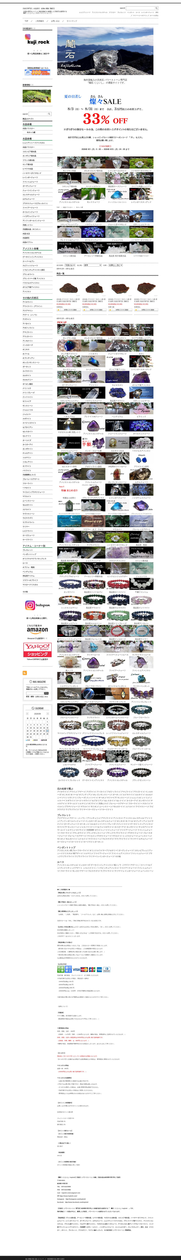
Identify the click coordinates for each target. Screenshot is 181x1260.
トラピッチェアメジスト (108, 868)
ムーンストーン (105, 806)
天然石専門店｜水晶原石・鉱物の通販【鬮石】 (39, 8)
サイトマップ (72, 21)
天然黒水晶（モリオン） (32, 229)
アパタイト (101, 792)
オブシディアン (85, 795)
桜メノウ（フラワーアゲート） (127, 865)
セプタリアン (97, 801)
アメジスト (117, 818)
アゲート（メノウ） (77, 818)
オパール (74, 795)
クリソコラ (66, 798)
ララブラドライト (121, 839)
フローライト (133, 803)
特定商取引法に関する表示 (55, 1259)
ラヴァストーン (142, 806)
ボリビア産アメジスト (31, 287)
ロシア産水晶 (28, 164)
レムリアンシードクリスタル (34, 143)
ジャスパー (84, 827)
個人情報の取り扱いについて (34, 1259)
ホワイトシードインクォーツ (107, 830)
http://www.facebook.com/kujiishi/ (76, 1202)
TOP (26, 21)
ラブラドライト (72, 809)
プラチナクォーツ (134, 833)
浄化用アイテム (29, 576)
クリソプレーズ (78, 798)
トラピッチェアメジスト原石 (34, 270)
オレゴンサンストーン (102, 795)
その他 (118, 856)
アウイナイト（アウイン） (33, 306)
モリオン (94, 806)
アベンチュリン (93, 818)
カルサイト (139, 795)
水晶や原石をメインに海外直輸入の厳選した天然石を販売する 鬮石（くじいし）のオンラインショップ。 (45, 12)
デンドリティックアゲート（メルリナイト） (78, 868)
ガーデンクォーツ (71, 824)
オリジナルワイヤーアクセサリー (103, 850)
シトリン (145, 798)
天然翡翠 (90, 830)
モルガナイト (118, 806)
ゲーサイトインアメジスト (141, 824)
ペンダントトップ (29, 554)
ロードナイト (107, 809)
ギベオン (102, 798)
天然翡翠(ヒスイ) (29, 475)
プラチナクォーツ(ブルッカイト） (36, 203)
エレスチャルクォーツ (106, 821)
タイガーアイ (132, 801)
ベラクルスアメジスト (31, 283)
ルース (138, 12)
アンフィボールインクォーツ (72, 821)
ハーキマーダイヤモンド (32, 173)
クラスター (112, 12)
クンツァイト (91, 798)
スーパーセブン (96, 827)
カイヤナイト (128, 795)
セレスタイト (109, 801)
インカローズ (90, 821)
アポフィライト (113, 792)
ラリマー (83, 809)
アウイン (73, 792)
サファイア (111, 798)
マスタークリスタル (30, 585)
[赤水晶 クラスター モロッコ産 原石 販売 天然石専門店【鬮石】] (69, 288)
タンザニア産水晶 (29, 156)
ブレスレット (121, 12)
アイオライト (62, 792)
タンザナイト (144, 801)
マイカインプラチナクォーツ (99, 836)
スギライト (70, 801)
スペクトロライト (83, 801)
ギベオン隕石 (28, 384)
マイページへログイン (140, 15)
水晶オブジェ (28, 242)
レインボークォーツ (147, 12)
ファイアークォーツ (128, 830)
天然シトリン (28, 225)
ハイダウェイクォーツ (31, 216)
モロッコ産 (31, 132)
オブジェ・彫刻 (29, 567)
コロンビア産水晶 (29, 152)
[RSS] (25, 673)
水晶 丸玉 (26, 234)
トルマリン (82, 803)
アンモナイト (28, 341)
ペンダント (130, 12)
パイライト (27, 471)
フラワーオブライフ (30, 580)
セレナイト (120, 801)
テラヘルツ (72, 803)
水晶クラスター (68, 207)
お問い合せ (55, 21)
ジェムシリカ (135, 798)
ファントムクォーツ (139, 853)
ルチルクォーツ (145, 839)
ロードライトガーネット (93, 842)
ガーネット (117, 795)
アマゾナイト (126, 792)
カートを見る (154, 15)
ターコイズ (27, 440)
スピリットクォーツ (30, 266)
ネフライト (92, 803)
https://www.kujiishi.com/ (68, 1196)
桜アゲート (77, 853)
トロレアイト (28, 462)
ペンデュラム (28, 572)
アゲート (81, 792)
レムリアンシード (84, 12)
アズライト (91, 792)
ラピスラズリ (107, 839)
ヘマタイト (145, 803)
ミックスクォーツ (129, 836)
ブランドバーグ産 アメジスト (34, 279)
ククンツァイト (122, 824)
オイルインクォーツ (30, 212)
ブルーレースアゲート (118, 803)
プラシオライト (78, 833)
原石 (157, 12)
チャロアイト (144, 827)
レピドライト (28, 531)
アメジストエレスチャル (99, 12)
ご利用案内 (39, 21)
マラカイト (85, 806)
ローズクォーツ (94, 809)
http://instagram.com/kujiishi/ (76, 1199)
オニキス (65, 795)
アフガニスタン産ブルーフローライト (73, 850)
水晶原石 (26, 238)
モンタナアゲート (79, 871)
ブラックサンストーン (95, 833)
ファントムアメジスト (120, 853)
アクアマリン (62, 818)
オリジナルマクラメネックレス (34, 559)
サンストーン (122, 798)
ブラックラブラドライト (116, 833)
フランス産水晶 (29, 160)
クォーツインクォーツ (31, 190)
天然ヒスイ (103, 803)
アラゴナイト (138, 792)
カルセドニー (95, 824)
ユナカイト (130, 806)
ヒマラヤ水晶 (28, 169)
